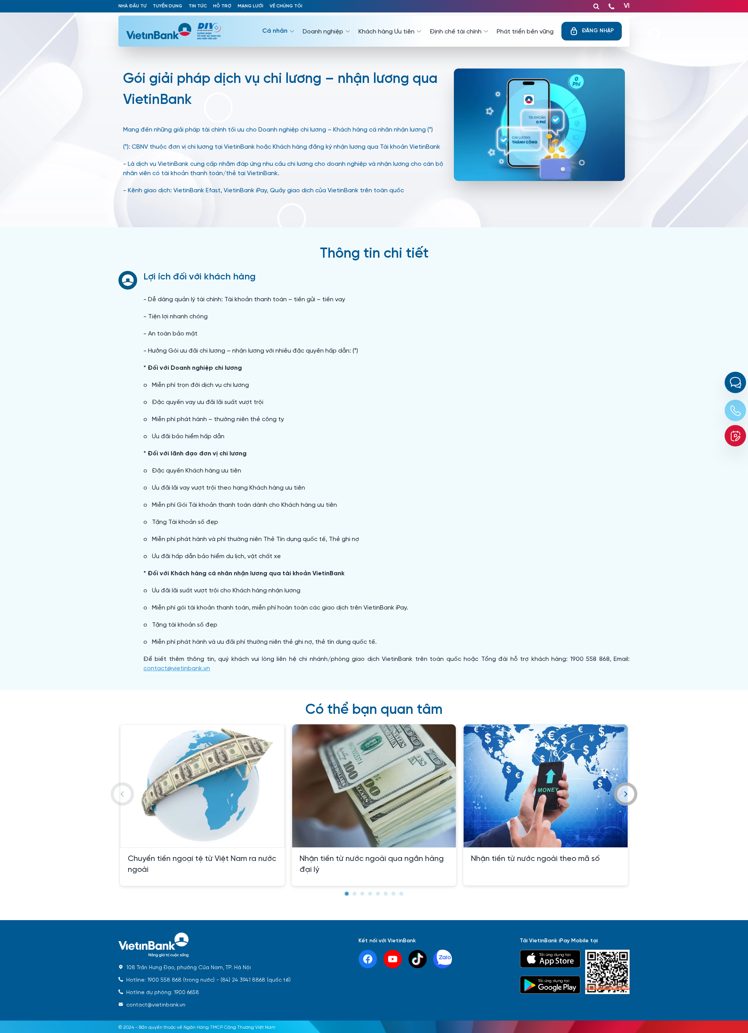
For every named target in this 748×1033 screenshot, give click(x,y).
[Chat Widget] (735, 382)
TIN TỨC (198, 6)
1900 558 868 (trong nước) (170, 979)
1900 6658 (162, 991)
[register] (735, 435)
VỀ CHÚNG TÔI (286, 6)
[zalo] (442, 959)
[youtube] (392, 959)
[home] (204, 945)
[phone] (611, 4)
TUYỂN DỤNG (167, 6)
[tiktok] (417, 959)
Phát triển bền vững (525, 31)
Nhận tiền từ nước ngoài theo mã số (535, 858)
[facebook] (367, 959)
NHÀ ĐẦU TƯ (132, 6)
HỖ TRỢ (222, 6)
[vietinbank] (161, 31)
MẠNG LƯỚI (250, 6)
